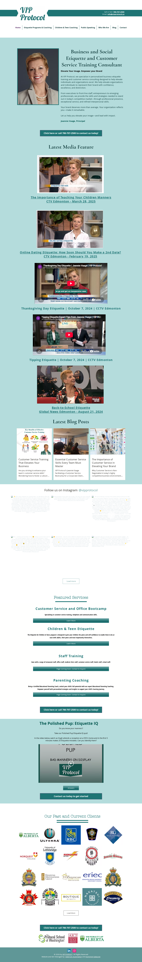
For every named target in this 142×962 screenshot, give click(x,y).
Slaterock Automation (73, 957)
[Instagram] (74, 950)
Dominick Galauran (93, 957)
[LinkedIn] (69, 950)
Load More (71, 913)
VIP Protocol (67, 954)
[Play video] (71, 763)
